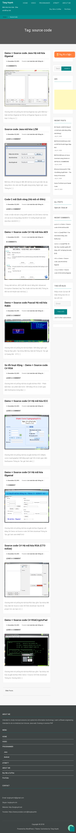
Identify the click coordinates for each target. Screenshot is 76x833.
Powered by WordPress (25, 829)
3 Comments (11, 66)
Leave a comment (13, 139)
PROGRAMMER (44, 3)
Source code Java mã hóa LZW (21, 129)
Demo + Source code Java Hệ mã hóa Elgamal (61, 262)
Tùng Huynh (7, 2)
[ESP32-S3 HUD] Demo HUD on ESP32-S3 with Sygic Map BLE (62, 144)
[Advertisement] (65, 100)
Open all (57, 208)
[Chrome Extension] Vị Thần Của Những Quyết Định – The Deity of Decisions (62, 172)
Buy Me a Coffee (55, 9)
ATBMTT (56, 3)
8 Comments (11, 242)
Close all (64, 208)
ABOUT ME (67, 3)
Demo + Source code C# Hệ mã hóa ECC (26, 401)
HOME (25, 3)
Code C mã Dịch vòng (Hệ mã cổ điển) (25, 199)
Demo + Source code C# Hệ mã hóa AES (26, 232)
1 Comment (11, 485)
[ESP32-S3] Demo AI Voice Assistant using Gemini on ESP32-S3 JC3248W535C (62, 158)
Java (5, 752)
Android (6, 757)
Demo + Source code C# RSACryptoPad (26, 620)
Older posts (9, 691)
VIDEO (33, 3)
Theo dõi (60, 311)
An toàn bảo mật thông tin (35, 61)
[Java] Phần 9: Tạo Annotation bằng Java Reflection (62, 236)
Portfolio (67, 9)
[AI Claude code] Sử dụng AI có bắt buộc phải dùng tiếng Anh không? (62, 130)
